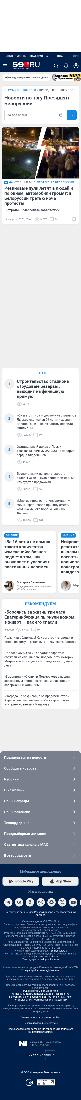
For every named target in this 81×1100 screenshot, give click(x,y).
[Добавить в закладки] (74, 219)
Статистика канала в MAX (26, 844)
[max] (51, 902)
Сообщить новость (20, 768)
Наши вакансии (17, 812)
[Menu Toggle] (5, 66)
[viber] (41, 902)
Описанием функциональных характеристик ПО (40, 993)
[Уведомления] (66, 66)
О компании (14, 790)
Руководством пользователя (40, 990)
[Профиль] (76, 66)
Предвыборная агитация (25, 834)
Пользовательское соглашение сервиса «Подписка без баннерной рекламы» (40, 1030)
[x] (62, 902)
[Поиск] (56, 66)
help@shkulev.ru (49, 959)
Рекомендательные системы (41, 1023)
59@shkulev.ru (59, 950)
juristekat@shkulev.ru (46, 956)
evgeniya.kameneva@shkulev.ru (42, 970)
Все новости (26, 90)
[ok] (30, 902)
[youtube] (73, 902)
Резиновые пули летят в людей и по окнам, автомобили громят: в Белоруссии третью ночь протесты (38, 196)
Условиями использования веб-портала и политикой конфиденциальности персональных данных (40, 998)
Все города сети (17, 855)
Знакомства (38, 56)
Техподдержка (16, 823)
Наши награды (16, 801)
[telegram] (8, 902)
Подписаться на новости (25, 757)
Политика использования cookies (40, 1017)
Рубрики (11, 779)
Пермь (9, 90)
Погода (57, 56)
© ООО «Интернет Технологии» (40, 1072)
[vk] (19, 902)
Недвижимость (14, 56)
